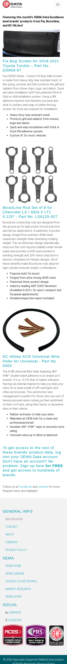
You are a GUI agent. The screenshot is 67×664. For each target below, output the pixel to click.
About (9, 534)
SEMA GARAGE (14, 573)
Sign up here (32, 466)
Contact (11, 526)
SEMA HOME (13, 565)
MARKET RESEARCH (18, 589)
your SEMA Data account (34, 457)
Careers (11, 542)
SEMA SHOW (13, 596)
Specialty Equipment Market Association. (38, 659)
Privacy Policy (16, 550)
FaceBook (25, 486)
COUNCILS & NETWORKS (21, 581)
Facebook (14, 620)
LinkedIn (43, 486)
